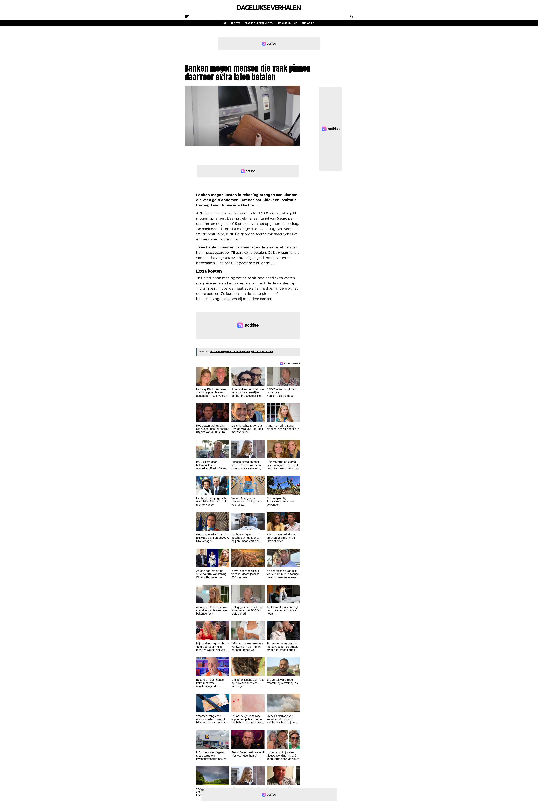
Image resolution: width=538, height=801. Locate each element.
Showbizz (308, 23)
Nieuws (235, 23)
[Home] (225, 23)
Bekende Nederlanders (259, 23)
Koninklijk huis (287, 23)
